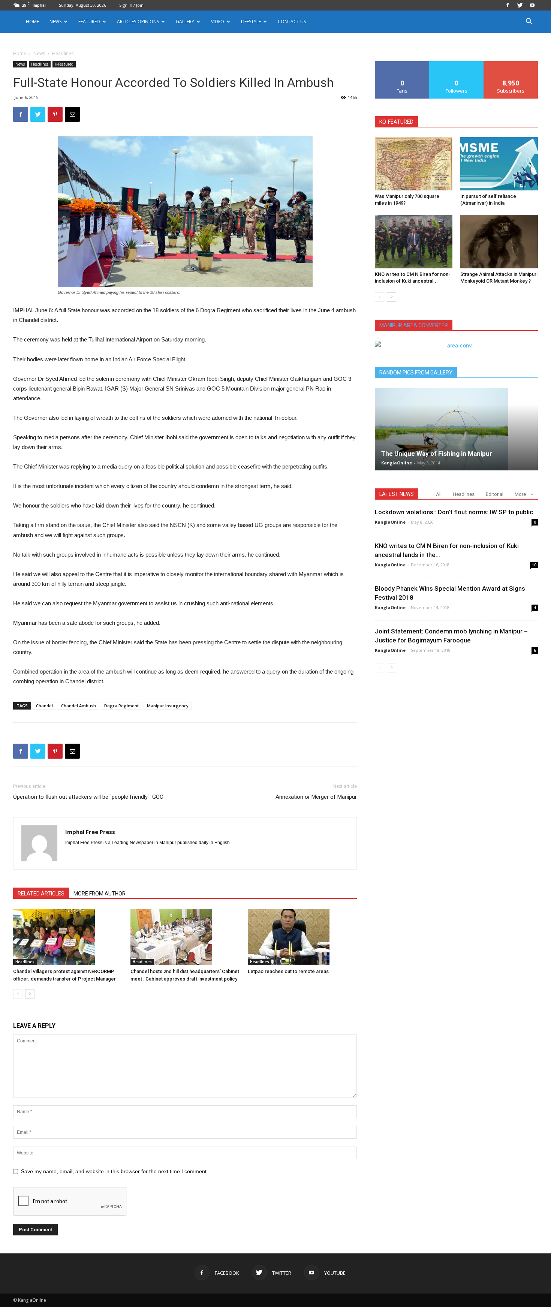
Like (402, 64)
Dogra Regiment (121, 705)
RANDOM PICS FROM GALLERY (415, 373)
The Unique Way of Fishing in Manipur (436, 453)
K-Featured (64, 64)
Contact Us (292, 21)
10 (534, 564)
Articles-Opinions (138, 21)
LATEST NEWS (396, 494)
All (439, 494)
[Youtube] (532, 5)
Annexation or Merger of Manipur (316, 796)
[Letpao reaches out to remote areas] (302, 937)
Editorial (494, 494)
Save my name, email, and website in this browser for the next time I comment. (114, 1171)
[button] (529, 22)
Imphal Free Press (90, 831)
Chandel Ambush (78, 705)
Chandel (44, 705)
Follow (457, 64)
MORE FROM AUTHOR (99, 894)
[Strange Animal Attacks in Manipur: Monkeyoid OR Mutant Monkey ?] (499, 241)
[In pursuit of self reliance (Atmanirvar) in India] (499, 163)
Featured (89, 21)
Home (32, 21)
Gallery (185, 21)
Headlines (39, 64)
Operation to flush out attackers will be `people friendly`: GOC (88, 796)
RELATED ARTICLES (41, 894)
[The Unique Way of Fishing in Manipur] (456, 429)
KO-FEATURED (396, 122)
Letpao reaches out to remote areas (288, 971)
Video (217, 21)
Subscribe (511, 64)
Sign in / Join (131, 5)
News (39, 53)
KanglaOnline (396, 463)
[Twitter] (520, 5)
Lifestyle (251, 21)
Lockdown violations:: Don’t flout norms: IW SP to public (454, 512)
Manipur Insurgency (168, 705)
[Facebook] (507, 5)
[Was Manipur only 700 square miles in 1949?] (413, 163)
